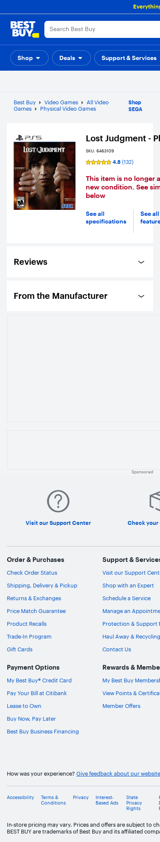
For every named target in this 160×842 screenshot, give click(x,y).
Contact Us (116, 649)
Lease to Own (24, 705)
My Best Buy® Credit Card (39, 680)
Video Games (61, 102)
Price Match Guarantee (36, 610)
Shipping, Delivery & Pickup (42, 585)
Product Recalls (27, 623)
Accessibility (20, 797)
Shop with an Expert (128, 585)
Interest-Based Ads (107, 800)
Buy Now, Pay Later (31, 718)
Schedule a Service (126, 598)
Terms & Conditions (53, 800)
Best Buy (25, 102)
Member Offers (121, 705)
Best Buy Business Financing (43, 731)
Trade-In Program (29, 636)
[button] (29, 58)
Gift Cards (19, 649)
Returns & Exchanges (34, 598)
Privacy (81, 797)
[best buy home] (24, 29)
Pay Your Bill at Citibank (37, 693)
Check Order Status (32, 572)
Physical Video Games (68, 108)
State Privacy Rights (134, 803)
